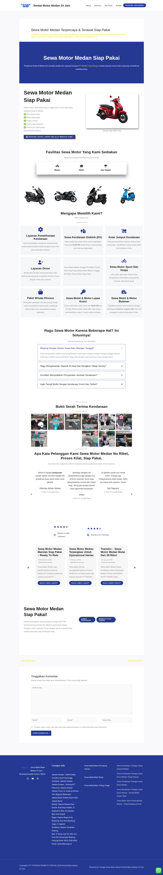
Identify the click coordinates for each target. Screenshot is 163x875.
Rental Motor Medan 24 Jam (51, 5)
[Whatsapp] (28, 779)
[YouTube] (33, 779)
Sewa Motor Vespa (44, 37)
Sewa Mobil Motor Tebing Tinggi (97, 785)
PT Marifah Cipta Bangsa (89, 66)
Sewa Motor (54, 34)
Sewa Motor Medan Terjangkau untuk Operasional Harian (50, 552)
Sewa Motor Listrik (87, 34)
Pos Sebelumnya (27, 661)
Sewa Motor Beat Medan (69, 34)
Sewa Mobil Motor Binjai (93, 777)
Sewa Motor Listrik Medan (105, 34)
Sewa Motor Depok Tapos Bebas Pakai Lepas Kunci (113, 552)
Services (97, 6)
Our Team (108, 6)
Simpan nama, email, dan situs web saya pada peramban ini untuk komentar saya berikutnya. (70, 727)
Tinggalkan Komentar (39, 34)
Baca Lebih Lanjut (49, 583)
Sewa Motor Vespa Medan (63, 37)
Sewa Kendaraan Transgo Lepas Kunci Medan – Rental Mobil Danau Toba (130, 793)
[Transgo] (38, 779)
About (88, 6)
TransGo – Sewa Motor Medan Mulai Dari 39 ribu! (81, 552)
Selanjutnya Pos (136, 661)
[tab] (81, 352)
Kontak (118, 6)
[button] (134, 5)
